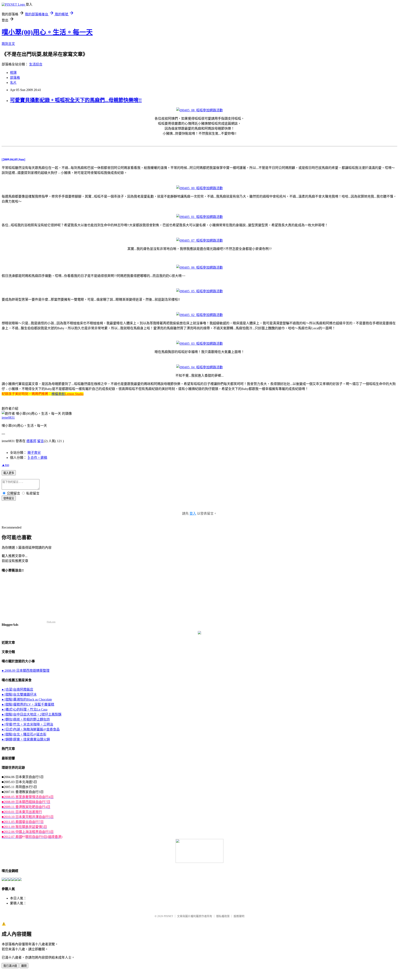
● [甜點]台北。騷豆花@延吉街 (24, 734)
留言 (40, 441)
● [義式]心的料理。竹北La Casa (24, 709)
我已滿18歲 (10, 965)
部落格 (15, 77)
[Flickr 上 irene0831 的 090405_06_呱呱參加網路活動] (199, 267)
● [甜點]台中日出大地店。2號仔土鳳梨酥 (32, 714)
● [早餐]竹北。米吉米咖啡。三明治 (27, 724)
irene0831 (8, 417)
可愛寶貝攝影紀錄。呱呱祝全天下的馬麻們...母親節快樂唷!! (76, 100)
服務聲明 (239, 916)
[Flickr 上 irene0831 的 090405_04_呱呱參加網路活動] (199, 367)
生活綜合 (35, 64)
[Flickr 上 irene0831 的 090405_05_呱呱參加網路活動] (199, 291)
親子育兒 (34, 452)
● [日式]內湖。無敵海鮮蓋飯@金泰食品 (31, 729)
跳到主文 (8, 44)
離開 (24, 965)
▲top (5, 465)
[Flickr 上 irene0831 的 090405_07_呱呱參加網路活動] (199, 240)
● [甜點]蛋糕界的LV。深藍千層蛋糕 (28, 704)
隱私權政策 (223, 916)
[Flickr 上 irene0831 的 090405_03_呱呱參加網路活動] (199, 343)
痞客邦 (31, 441)
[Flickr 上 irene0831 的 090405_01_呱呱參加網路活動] (199, 217)
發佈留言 (8, 498)
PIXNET (168, 916)
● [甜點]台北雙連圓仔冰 (19, 694)
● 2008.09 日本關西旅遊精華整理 (25, 670)
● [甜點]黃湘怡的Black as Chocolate (27, 699)
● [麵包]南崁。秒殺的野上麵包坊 (26, 719)
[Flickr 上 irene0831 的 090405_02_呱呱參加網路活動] (199, 315)
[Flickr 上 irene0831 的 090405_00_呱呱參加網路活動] (199, 188)
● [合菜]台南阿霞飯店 (17, 689)
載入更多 (8, 473)
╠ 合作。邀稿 (37, 457)
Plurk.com (51, 622)
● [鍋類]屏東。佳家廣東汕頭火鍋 (26, 739)
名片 (13, 82)
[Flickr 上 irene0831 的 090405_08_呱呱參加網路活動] (199, 110)
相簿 (13, 72)
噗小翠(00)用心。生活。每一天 (47, 32)
